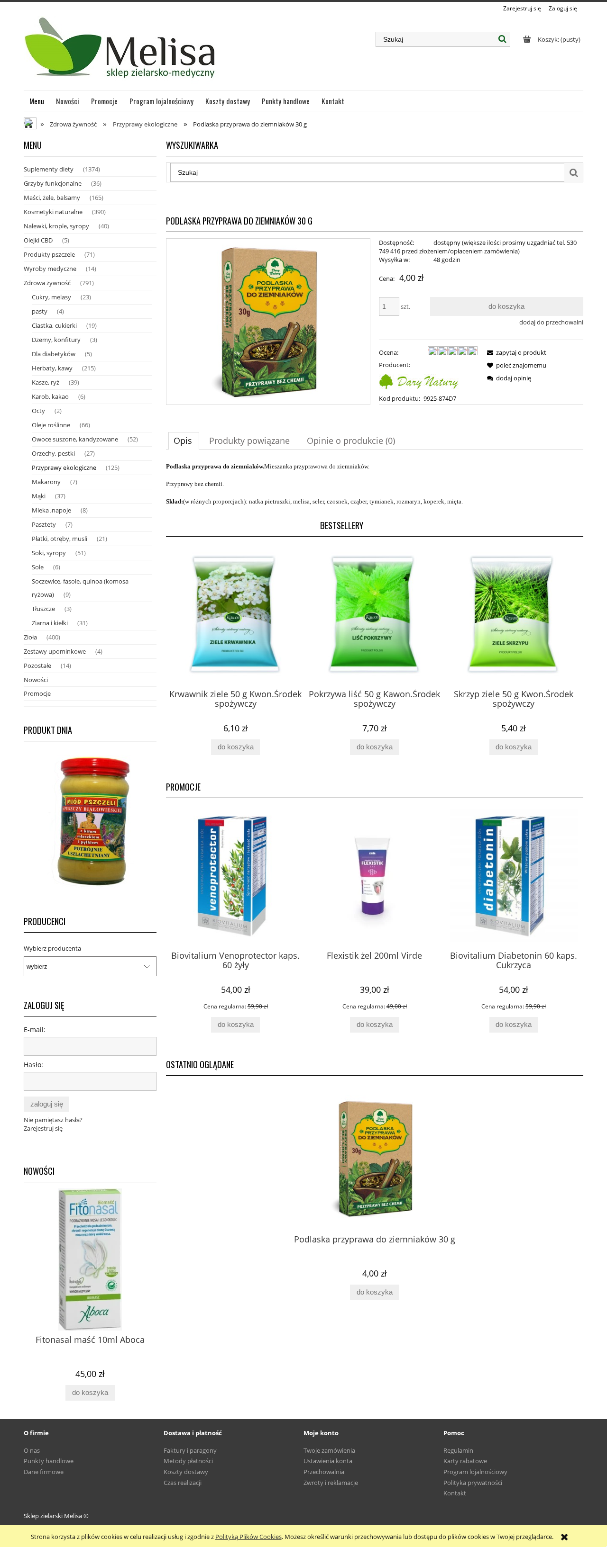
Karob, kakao (50, 396)
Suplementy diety (49, 169)
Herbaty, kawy (52, 368)
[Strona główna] (121, 51)
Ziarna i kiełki (50, 623)
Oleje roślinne (51, 425)
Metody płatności (188, 1461)
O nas (32, 1450)
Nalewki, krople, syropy (56, 226)
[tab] (184, 440)
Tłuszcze (43, 608)
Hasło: (33, 1064)
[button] (515, 352)
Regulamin (458, 1450)
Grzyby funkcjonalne (53, 183)
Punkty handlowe (49, 1461)
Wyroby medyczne (50, 268)
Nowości (36, 679)
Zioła (30, 637)
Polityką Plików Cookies (248, 1536)
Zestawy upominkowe (55, 651)
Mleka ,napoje (51, 510)
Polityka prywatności (472, 1482)
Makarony (46, 481)
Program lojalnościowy (475, 1471)
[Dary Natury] (419, 380)
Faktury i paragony (190, 1450)
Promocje (37, 693)
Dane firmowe (44, 1471)
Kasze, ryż (45, 382)
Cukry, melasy (51, 297)
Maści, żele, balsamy (52, 197)
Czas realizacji (183, 1482)
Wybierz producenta (52, 948)
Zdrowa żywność (47, 283)
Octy (38, 410)
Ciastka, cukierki (54, 325)
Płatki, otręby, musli (59, 538)
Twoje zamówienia (329, 1450)
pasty (39, 311)
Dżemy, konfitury (56, 339)
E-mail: (35, 1029)
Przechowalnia (324, 1471)
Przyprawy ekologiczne (64, 467)
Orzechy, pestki (53, 453)
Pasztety (44, 524)
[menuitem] (37, 100)
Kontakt (454, 1493)
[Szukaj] (502, 39)
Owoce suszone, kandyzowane (75, 439)
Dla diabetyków (53, 354)
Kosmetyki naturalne (53, 211)
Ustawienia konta (328, 1461)
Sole (38, 567)
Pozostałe (37, 665)
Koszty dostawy (186, 1471)
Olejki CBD (38, 240)
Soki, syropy (49, 553)
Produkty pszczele (49, 254)
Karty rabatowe (465, 1461)
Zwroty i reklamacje (331, 1482)
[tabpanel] (374, 484)
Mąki (39, 496)
